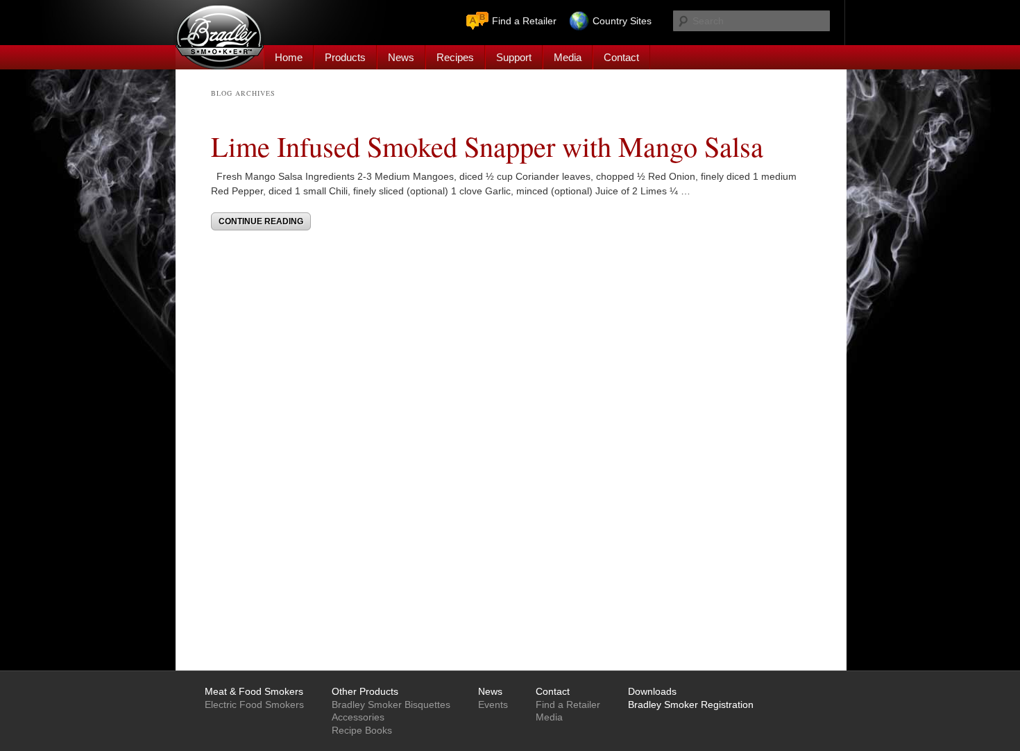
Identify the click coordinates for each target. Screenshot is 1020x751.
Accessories (358, 717)
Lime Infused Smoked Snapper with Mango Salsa (487, 145)
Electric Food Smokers (254, 704)
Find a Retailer (524, 20)
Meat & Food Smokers (254, 691)
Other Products (365, 691)
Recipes (455, 57)
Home (289, 57)
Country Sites (622, 20)
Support (514, 57)
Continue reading (261, 221)
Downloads (652, 691)
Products (345, 57)
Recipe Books (362, 730)
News (401, 57)
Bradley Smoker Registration (691, 704)
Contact (621, 57)
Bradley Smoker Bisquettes (391, 704)
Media (567, 57)
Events (493, 704)
